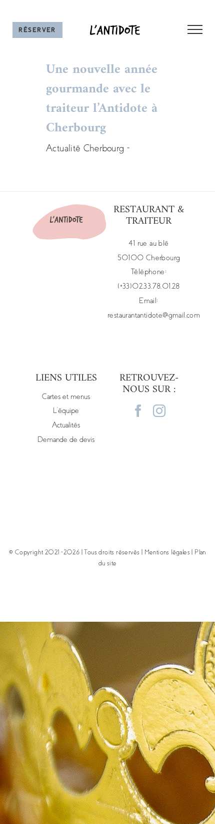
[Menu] (188, 29)
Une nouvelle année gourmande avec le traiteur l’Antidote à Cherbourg (102, 98)
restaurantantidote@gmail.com (154, 315)
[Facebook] (138, 411)
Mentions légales (167, 552)
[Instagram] (159, 411)
